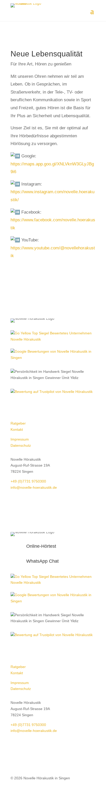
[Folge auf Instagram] (25, 406)
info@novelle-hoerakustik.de (34, 487)
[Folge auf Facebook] (15, 406)
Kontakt (17, 429)
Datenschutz (21, 445)
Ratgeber (18, 423)
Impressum (20, 439)
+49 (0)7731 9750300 (28, 481)
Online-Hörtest (41, 546)
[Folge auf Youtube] (35, 406)
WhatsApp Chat (42, 561)
